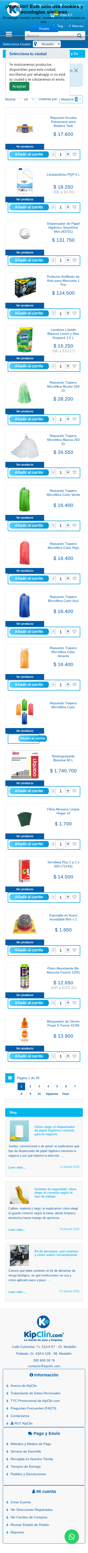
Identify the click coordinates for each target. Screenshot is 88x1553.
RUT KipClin (23, 1423)
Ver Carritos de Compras (29, 1517)
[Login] (74, 154)
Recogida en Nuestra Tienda (32, 1459)
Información (45, 1375)
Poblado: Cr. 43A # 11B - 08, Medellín (44, 1353)
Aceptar (19, 86)
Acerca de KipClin (24, 1385)
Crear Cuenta (21, 1502)
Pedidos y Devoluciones (28, 1474)
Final (65, 1094)
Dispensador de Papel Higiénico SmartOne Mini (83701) (63, 227)
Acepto (44, 28)
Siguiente (52, 1094)
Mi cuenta (45, 1491)
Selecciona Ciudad (17, 44)
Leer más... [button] (17, 1167)
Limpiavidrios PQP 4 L (63, 174)
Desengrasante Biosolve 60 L (63, 758)
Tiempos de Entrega (26, 1466)
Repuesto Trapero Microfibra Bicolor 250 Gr (63, 386)
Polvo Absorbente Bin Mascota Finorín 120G (63, 970)
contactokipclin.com (44, 1366)
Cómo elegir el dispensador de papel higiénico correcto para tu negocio (54, 1130)
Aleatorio (68, 99)
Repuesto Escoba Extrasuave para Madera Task (63, 122)
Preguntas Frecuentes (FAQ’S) (33, 1408)
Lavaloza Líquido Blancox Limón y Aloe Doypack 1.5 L (63, 334)
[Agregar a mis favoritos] (74, 154)
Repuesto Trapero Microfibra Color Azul (63, 599)
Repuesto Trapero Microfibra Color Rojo (63, 546)
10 (39, 1094)
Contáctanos (20, 1416)
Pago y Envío (46, 1433)
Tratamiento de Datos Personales (35, 1393)
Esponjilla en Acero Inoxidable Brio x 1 (63, 917)
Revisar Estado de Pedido (30, 1525)
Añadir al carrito (33, 738)
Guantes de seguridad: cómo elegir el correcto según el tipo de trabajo (55, 1192)
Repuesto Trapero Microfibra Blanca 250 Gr (63, 440)
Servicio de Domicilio (26, 1451)
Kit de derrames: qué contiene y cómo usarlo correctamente (56, 1253)
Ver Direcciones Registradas (32, 1510)
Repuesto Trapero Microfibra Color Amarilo (63, 652)
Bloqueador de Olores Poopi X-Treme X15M (63, 1023)
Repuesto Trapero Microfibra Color (63, 705)
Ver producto (24, 146)
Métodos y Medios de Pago (31, 1444)
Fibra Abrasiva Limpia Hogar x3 (63, 811)
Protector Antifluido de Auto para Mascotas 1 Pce (63, 280)
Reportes (17, 1532)
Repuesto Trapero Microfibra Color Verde (63, 493)
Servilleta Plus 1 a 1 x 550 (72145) (63, 864)
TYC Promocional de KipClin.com (35, 1401)
